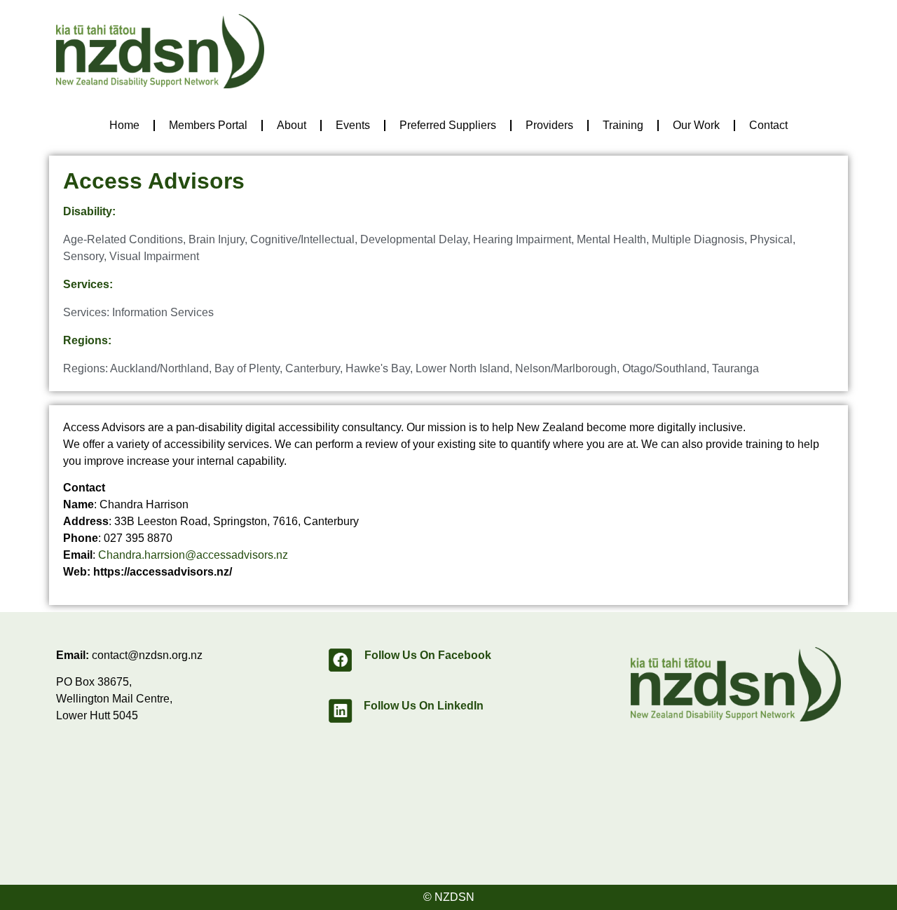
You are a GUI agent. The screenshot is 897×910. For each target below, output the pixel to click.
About (291, 125)
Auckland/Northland (159, 368)
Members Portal (208, 125)
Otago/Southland (664, 368)
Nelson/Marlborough (566, 368)
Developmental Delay (413, 239)
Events (353, 125)
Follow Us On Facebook (427, 655)
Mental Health (611, 239)
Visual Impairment (154, 256)
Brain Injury (217, 239)
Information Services (163, 312)
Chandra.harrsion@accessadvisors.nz (193, 555)
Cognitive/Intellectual (302, 239)
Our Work (696, 125)
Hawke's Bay (377, 368)
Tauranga (735, 368)
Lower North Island (462, 368)
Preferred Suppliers (447, 125)
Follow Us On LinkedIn (424, 706)
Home (124, 125)
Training (623, 125)
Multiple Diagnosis (698, 239)
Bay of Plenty (247, 368)
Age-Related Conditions (123, 239)
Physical (771, 239)
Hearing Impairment (522, 239)
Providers (549, 125)
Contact (768, 125)
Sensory (83, 256)
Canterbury (312, 368)
